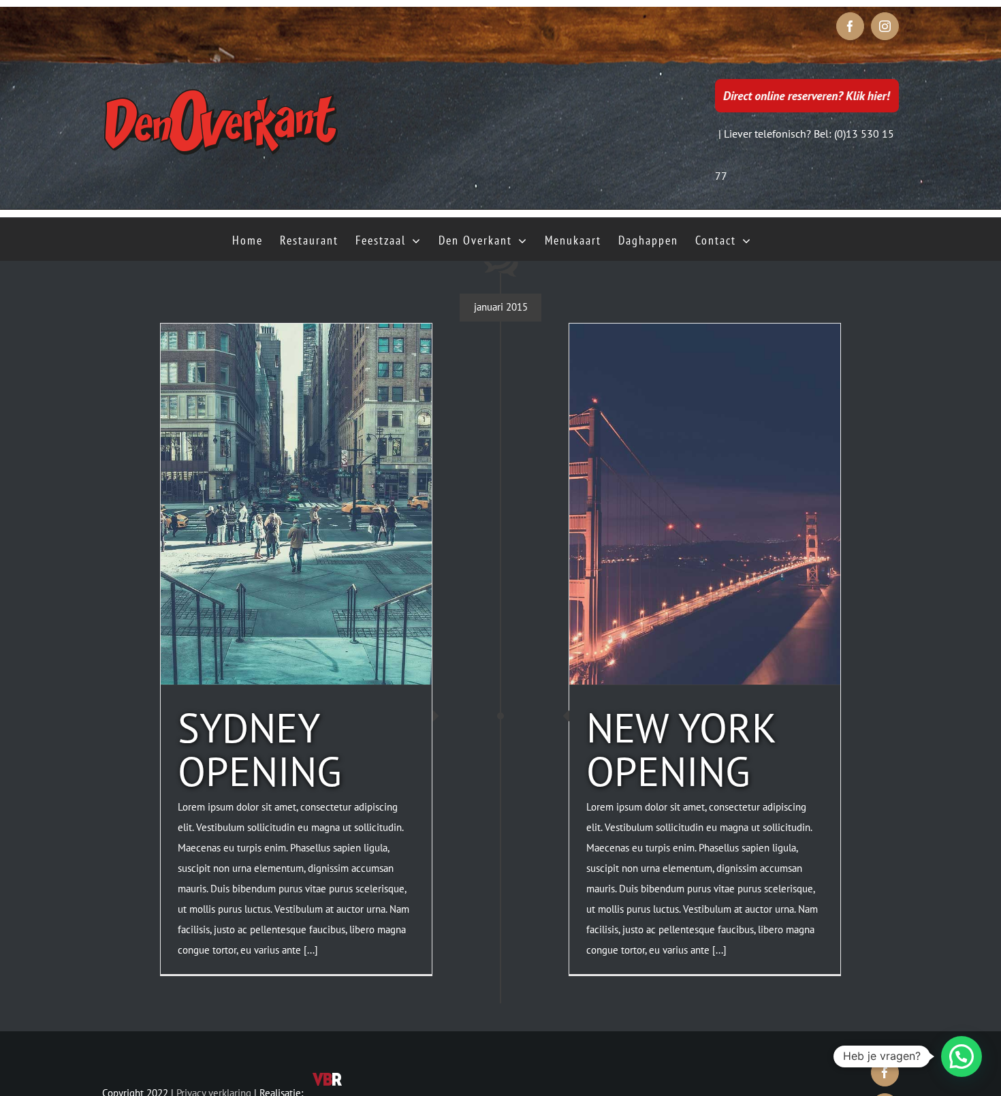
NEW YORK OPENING (681, 749)
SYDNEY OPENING (260, 749)
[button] (961, 1056)
